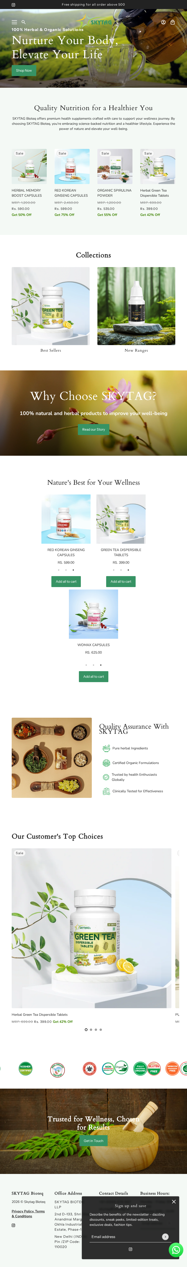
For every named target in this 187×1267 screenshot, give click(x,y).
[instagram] (13, 4)
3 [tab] (73, 570)
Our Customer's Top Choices (57, 836)
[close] (173, 1201)
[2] (96, 1030)
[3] (101, 1030)
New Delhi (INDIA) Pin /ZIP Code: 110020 (71, 1241)
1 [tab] (58, 570)
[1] (91, 1030)
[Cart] (172, 22)
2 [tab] (66, 570)
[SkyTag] (93, 22)
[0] (86, 1030)
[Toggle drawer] (14, 22)
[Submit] (165, 1236)
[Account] (163, 22)
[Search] (23, 22)
